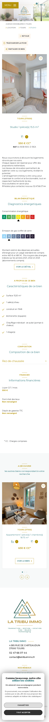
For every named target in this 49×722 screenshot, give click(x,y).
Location (11, 27)
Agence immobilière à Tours (18, 24)
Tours (23, 27)
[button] (27, 577)
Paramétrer (23, 705)
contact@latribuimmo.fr (22, 657)
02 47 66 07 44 (18, 652)
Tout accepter (23, 712)
